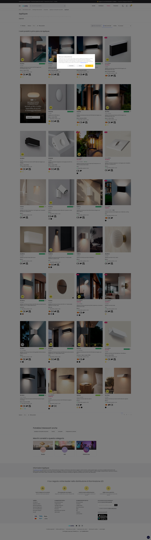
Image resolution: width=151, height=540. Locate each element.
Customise (71, 65)
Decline (80, 65)
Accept (89, 65)
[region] (76, 61)
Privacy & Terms (83, 62)
